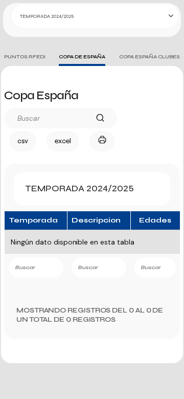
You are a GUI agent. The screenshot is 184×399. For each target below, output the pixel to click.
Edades (155, 220)
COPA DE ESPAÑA (82, 57)
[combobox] (95, 16)
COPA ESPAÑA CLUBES (149, 57)
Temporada (33, 220)
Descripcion (96, 220)
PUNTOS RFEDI (24, 57)
